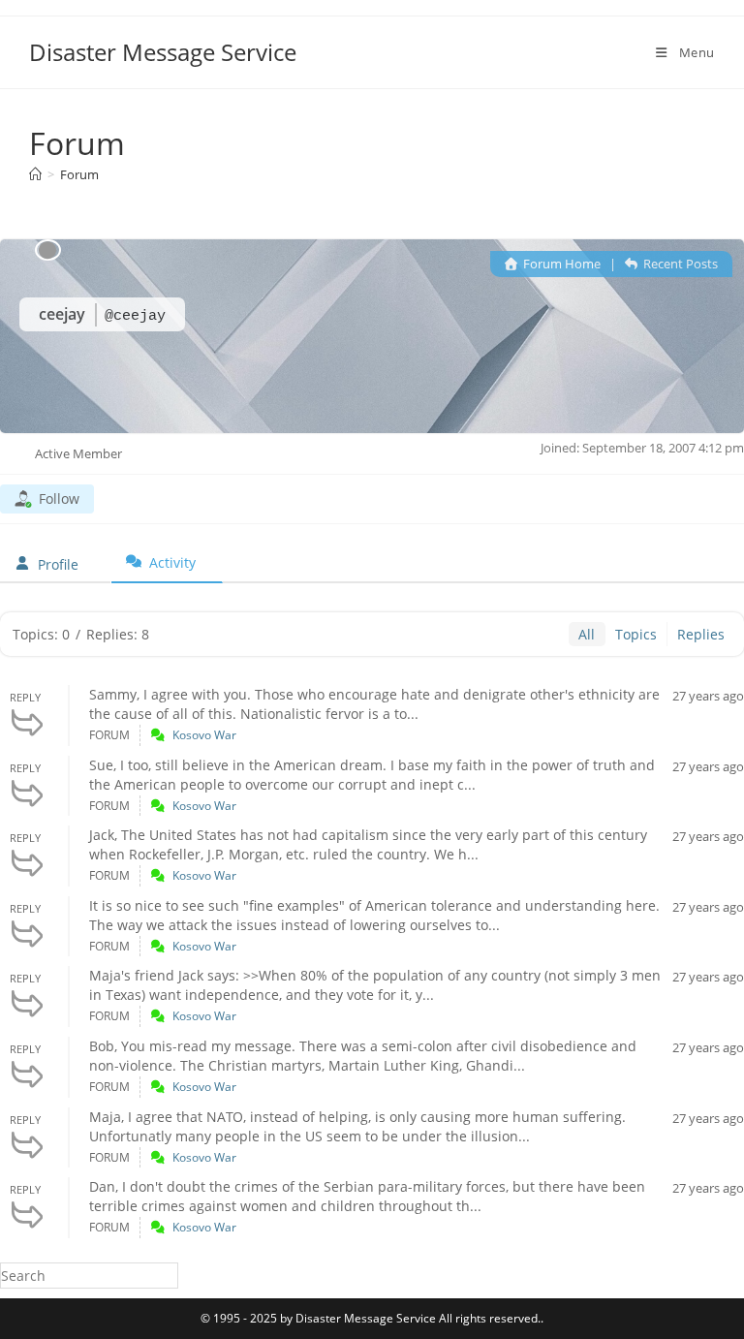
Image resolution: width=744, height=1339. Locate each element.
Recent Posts (679, 263)
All (586, 634)
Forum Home (560, 263)
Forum (79, 174)
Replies (701, 634)
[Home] (35, 174)
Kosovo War (204, 735)
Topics (636, 634)
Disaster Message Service (162, 52)
